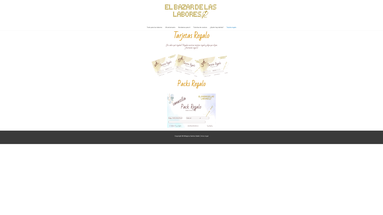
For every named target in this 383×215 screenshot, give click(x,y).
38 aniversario (170, 27)
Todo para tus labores (154, 27)
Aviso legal (204, 136)
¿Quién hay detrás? (217, 27)
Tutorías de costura (200, 27)
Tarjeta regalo (231, 27)
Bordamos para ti (184, 27)
